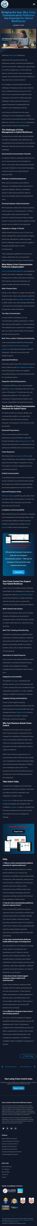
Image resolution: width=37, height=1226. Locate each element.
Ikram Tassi (13, 55)
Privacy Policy (5, 1221)
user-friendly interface (25, 595)
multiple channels (24, 299)
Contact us (14, 807)
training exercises (25, 441)
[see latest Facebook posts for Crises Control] (7, 1128)
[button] (34, 4)
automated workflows (21, 456)
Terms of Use (14, 1220)
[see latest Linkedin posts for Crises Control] (11, 1128)
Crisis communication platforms (13, 271)
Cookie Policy (14, 1221)
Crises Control (20, 122)
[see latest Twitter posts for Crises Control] (3, 1128)
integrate (12, 389)
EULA (20, 1220)
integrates (15, 681)
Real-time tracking (8, 496)
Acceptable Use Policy (27, 1220)
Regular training (21, 712)
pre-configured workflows (25, 367)
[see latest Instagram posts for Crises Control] (15, 1128)
